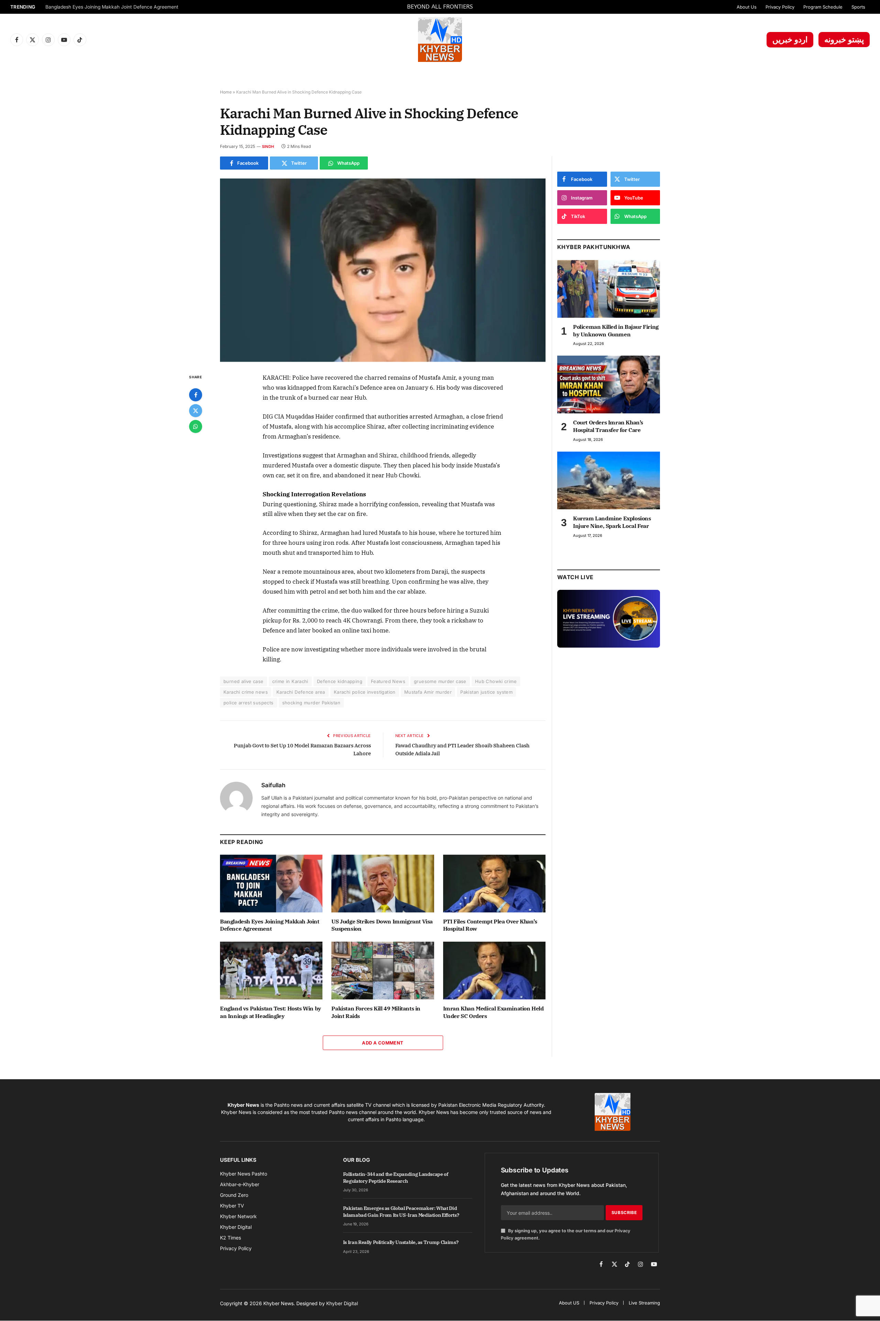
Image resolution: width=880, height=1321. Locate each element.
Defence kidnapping (339, 681)
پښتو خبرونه (844, 39)
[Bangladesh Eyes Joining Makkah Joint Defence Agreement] (271, 883)
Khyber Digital (342, 1303)
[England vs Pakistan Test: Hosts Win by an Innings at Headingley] (271, 970)
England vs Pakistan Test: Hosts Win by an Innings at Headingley (270, 1012)
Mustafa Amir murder (428, 692)
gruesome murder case (440, 681)
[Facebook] (195, 394)
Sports (858, 7)
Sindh (268, 146)
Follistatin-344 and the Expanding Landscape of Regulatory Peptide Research (395, 1177)
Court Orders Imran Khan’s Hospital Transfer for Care (608, 426)
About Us (747, 7)
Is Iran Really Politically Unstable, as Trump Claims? (400, 1242)
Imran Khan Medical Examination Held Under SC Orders (493, 1012)
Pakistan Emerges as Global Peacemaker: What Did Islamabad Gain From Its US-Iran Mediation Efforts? (401, 1211)
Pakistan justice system (486, 692)
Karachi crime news (245, 692)
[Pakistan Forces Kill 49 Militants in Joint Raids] (382, 970)
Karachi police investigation (365, 692)
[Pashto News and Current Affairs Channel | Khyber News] (440, 39)
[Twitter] (195, 410)
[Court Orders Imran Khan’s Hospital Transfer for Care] (608, 384)
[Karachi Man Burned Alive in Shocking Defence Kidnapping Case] (383, 270)
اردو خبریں (789, 39)
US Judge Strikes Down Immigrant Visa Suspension (382, 925)
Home (226, 92)
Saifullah (273, 785)
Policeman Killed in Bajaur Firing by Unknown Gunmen (616, 330)
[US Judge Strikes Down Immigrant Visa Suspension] (382, 883)
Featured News (388, 681)
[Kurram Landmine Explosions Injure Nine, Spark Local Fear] (608, 480)
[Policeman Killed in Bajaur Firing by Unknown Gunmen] (608, 289)
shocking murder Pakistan (311, 702)
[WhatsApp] (195, 426)
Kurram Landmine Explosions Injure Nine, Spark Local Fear (612, 522)
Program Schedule (823, 7)
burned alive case (243, 681)
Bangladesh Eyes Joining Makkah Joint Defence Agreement (111, 7)
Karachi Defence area (300, 692)
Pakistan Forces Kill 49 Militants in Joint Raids (375, 1012)
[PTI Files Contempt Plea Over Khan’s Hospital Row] (494, 883)
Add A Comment (382, 1043)
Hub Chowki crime (496, 681)
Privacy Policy (780, 7)
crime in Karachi (290, 681)
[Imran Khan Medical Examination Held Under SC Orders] (494, 970)
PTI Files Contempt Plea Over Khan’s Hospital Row (490, 925)
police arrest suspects (248, 702)
